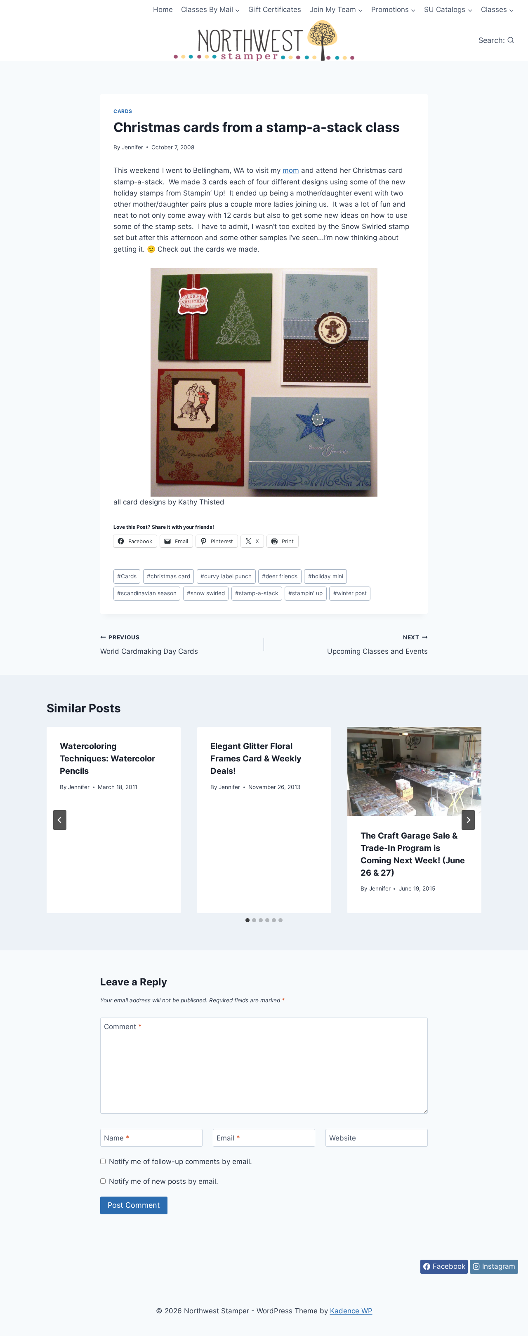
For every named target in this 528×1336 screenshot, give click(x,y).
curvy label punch (226, 576)
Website (342, 1138)
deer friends (279, 576)
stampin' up (305, 593)
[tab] (247, 920)
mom (291, 170)
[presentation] (414, 771)
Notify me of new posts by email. (163, 1181)
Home (163, 9)
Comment (123, 1027)
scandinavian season (147, 593)
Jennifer (132, 147)
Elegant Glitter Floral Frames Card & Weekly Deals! (256, 758)
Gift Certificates (274, 9)
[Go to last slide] (59, 820)
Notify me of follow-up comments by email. (180, 1161)
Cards (122, 111)
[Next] (468, 820)
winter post (350, 593)
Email (228, 1138)
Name (117, 1138)
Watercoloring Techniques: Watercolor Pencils (107, 758)
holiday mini (325, 576)
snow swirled (206, 593)
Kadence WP (351, 1311)
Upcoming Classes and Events (377, 645)
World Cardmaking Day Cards (149, 645)
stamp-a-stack (256, 593)
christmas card (168, 576)
